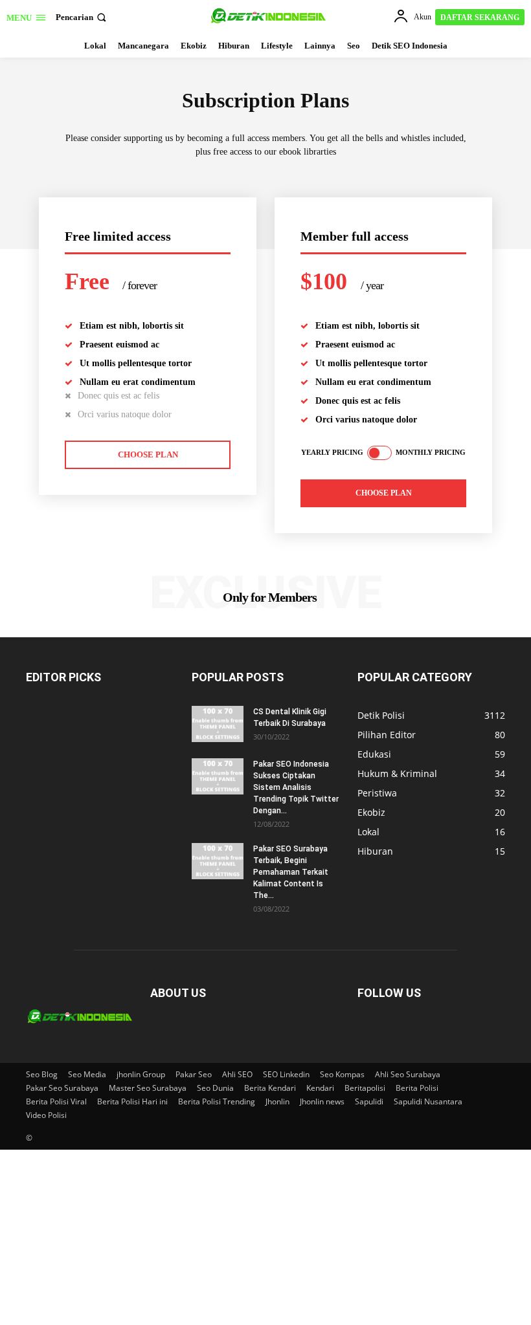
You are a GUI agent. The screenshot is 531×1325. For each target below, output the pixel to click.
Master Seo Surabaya (147, 1087)
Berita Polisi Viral (56, 1101)
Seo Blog (42, 1074)
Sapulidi (369, 1101)
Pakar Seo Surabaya (62, 1087)
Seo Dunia (215, 1087)
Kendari (320, 1087)
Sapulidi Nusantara (428, 1101)
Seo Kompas (342, 1074)
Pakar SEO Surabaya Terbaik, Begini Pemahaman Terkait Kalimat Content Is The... (290, 872)
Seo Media (87, 1074)
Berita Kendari (270, 1087)
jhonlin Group (141, 1074)
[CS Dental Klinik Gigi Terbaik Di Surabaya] (217, 724)
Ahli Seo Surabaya (407, 1074)
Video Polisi (46, 1115)
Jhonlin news (322, 1101)
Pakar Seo (193, 1074)
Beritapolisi (365, 1087)
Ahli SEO (237, 1074)
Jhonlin (277, 1101)
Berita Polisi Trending (216, 1101)
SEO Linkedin (286, 1074)
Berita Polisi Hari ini (132, 1101)
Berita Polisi (417, 1087)
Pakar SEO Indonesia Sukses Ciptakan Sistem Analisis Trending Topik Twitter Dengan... (296, 787)
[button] (82, 17)
